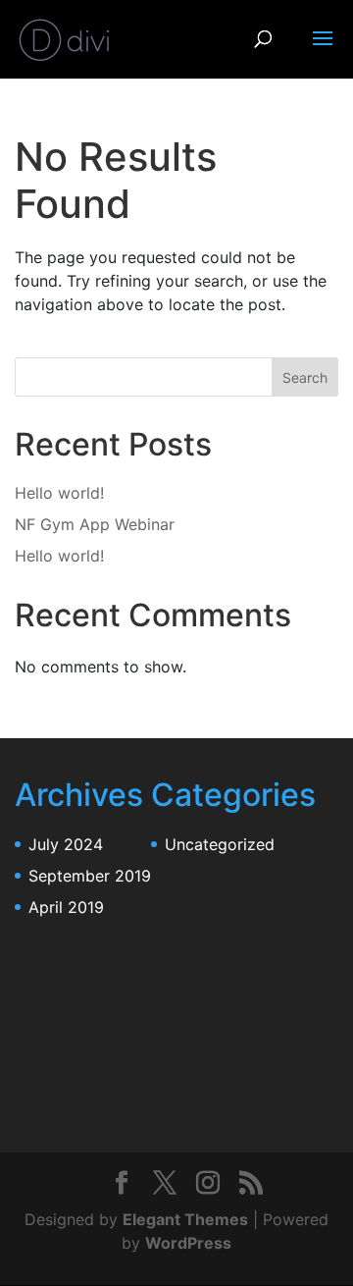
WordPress (188, 1243)
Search (305, 377)
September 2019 (89, 875)
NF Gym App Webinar (95, 524)
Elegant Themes (185, 1219)
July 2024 (65, 844)
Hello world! (59, 493)
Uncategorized (220, 844)
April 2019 (66, 907)
